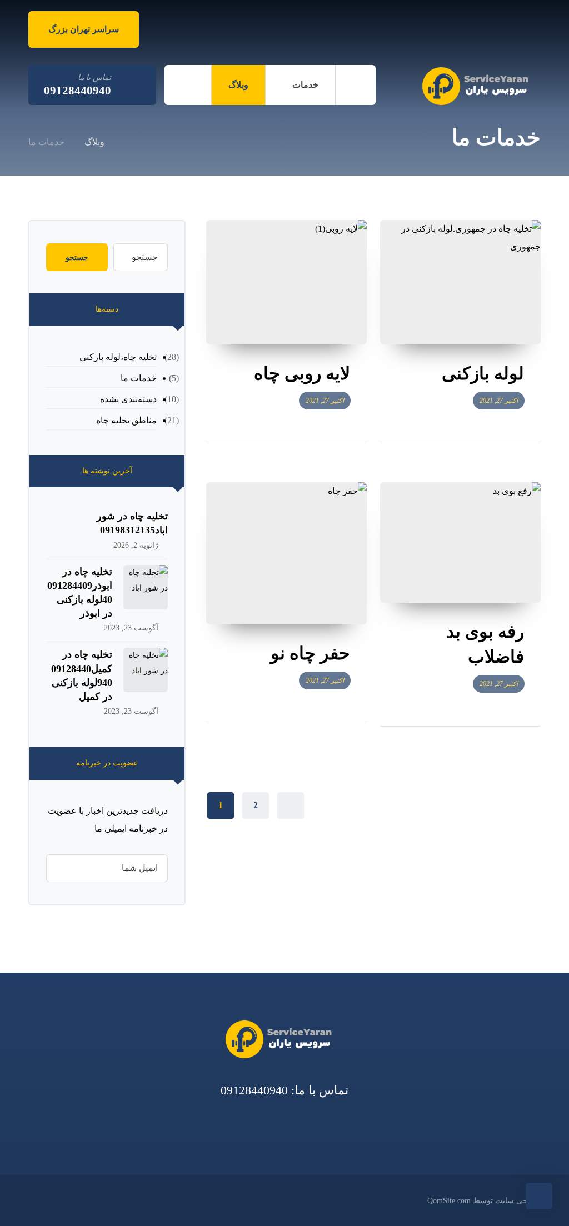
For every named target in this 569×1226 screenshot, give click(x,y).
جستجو (77, 257)
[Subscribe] (60, 868)
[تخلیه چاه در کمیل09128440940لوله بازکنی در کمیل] (145, 670)
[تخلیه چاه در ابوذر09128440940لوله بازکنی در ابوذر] (145, 587)
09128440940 (254, 1090)
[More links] (187, 85)
